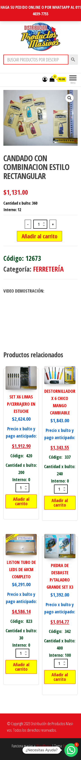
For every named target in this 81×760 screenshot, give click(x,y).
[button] (69, 98)
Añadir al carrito (39, 236)
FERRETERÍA (48, 269)
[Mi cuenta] (44, 79)
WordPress (43, 746)
